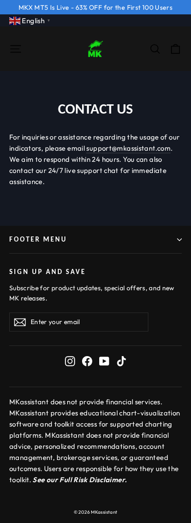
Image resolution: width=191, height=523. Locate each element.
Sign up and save (47, 272)
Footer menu (38, 239)
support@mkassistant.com (128, 148)
